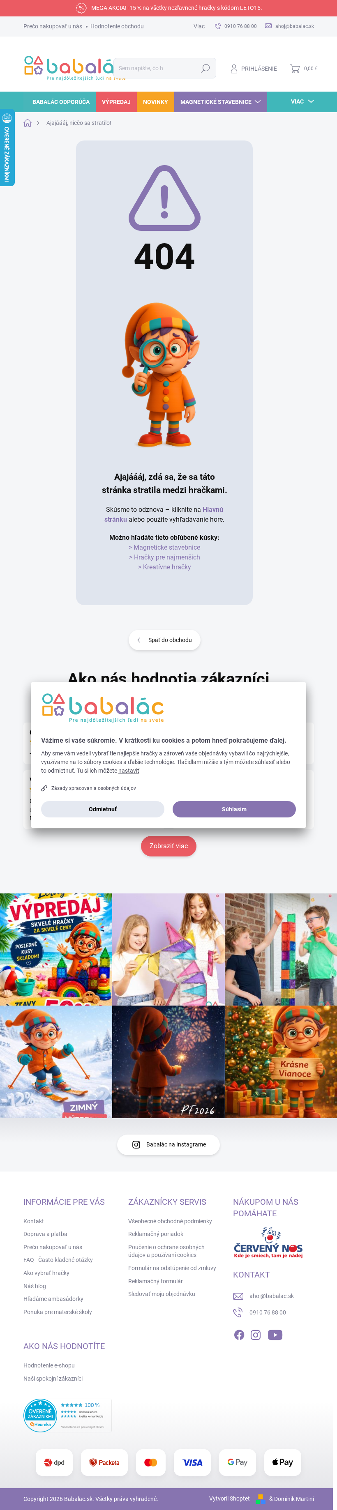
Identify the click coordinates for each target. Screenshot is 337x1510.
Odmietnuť (103, 809)
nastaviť (128, 770)
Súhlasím (234, 809)
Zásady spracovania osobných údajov (93, 788)
